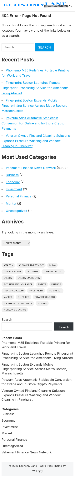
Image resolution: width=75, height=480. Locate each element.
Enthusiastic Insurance (17, 284)
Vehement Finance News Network (31, 168)
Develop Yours (12, 271)
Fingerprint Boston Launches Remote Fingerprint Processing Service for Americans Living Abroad (35, 88)
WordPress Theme (51, 465)
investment (36, 290)
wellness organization (17, 303)
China (52, 265)
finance (56, 284)
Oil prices (23, 297)
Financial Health (13, 290)
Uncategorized (16, 211)
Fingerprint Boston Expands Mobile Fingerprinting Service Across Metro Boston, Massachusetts (34, 105)
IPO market (55, 290)
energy (7, 278)
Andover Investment (31, 265)
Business (12, 175)
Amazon (8, 265)
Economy (13, 182)
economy (32, 271)
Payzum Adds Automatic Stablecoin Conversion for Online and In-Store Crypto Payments (33, 123)
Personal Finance (18, 196)
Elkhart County (53, 271)
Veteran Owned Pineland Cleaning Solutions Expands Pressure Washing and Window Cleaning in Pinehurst (36, 141)
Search (7, 319)
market (7, 297)
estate (42, 284)
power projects (45, 297)
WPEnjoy (37, 470)
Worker (42, 303)
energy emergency (29, 278)
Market (11, 204)
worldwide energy (14, 309)
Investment (14, 189)
